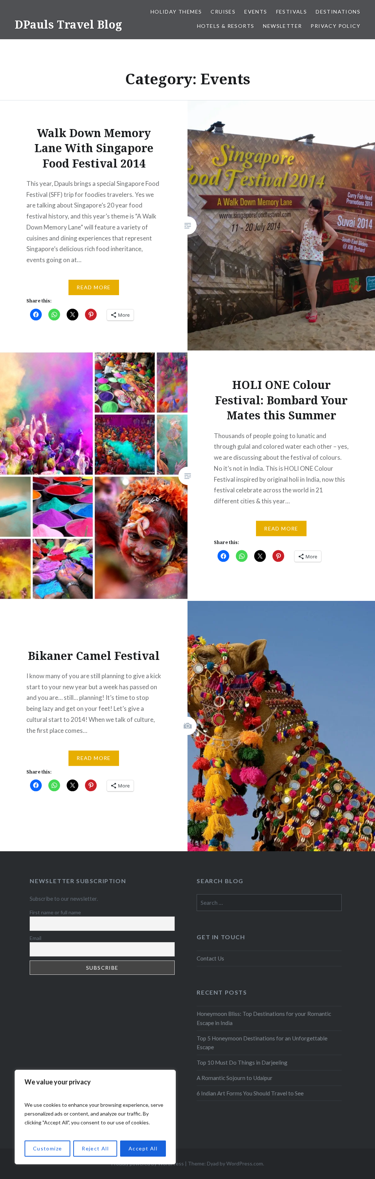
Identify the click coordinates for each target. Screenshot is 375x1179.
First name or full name (55, 912)
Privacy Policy (335, 26)
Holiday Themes (176, 11)
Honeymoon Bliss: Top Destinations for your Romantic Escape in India (264, 1018)
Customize (47, 1148)
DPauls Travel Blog (68, 24)
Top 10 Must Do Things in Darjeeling (242, 1062)
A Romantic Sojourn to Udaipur (234, 1078)
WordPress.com (244, 1163)
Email (35, 938)
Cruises (223, 11)
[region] (95, 1117)
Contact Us (210, 958)
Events (255, 11)
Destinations (338, 11)
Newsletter (282, 26)
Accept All (143, 1148)
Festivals (291, 11)
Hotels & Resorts (225, 26)
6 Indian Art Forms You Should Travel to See (250, 1093)
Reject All (95, 1148)
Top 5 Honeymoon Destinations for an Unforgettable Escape (262, 1043)
